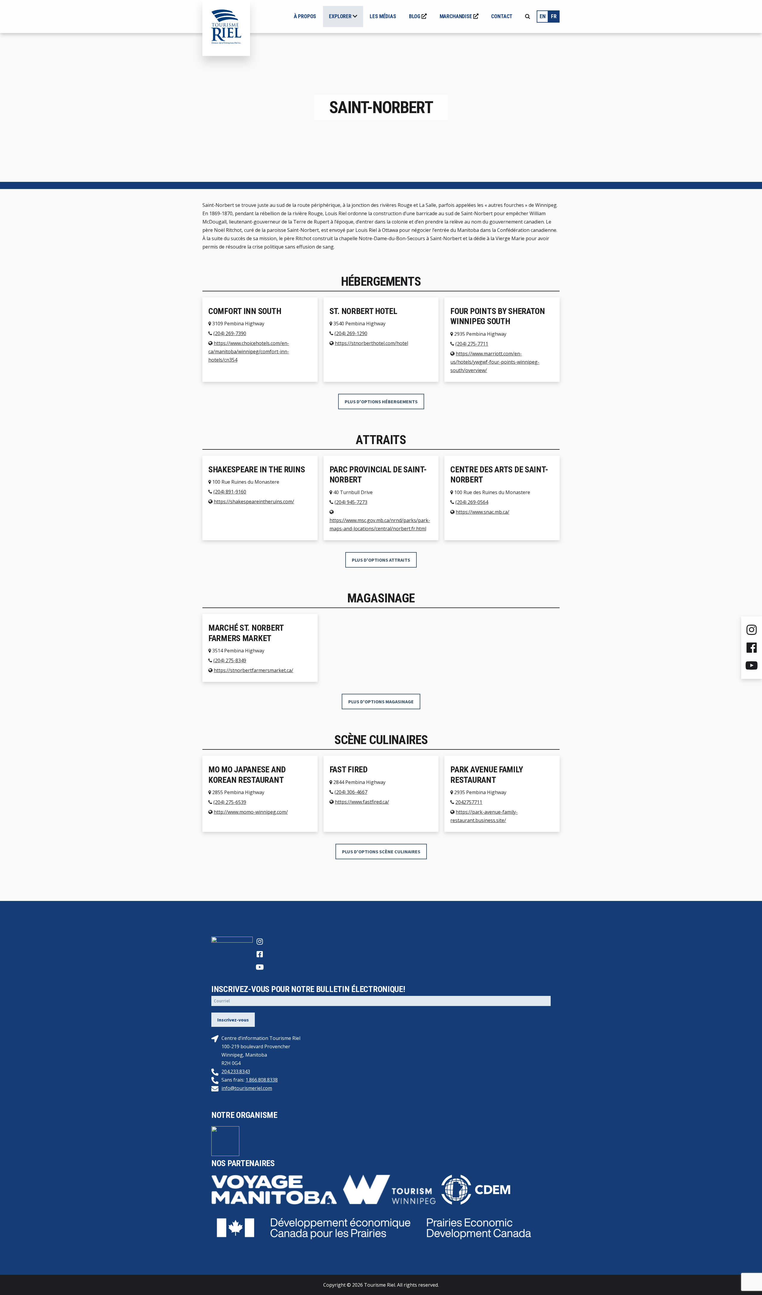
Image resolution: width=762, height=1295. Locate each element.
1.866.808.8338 (262, 1080)
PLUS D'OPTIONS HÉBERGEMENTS (381, 401)
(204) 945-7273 (351, 502)
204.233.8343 (235, 1071)
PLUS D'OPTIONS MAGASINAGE (381, 701)
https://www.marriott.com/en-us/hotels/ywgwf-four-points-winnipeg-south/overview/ (494, 362)
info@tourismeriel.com (246, 1088)
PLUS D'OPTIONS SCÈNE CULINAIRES (381, 852)
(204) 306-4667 (351, 792)
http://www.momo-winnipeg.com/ (251, 812)
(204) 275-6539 (229, 802)
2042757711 (468, 802)
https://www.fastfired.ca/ (362, 802)
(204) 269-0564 (471, 502)
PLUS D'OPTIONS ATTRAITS (381, 560)
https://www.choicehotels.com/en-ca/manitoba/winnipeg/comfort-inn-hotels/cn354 (248, 351)
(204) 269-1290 (351, 333)
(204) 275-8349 (229, 660)
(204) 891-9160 (229, 491)
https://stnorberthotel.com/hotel (371, 343)
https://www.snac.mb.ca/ (482, 512)
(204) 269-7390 (229, 333)
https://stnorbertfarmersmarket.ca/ (253, 670)
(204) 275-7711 (471, 343)
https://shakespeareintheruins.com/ (254, 501)
